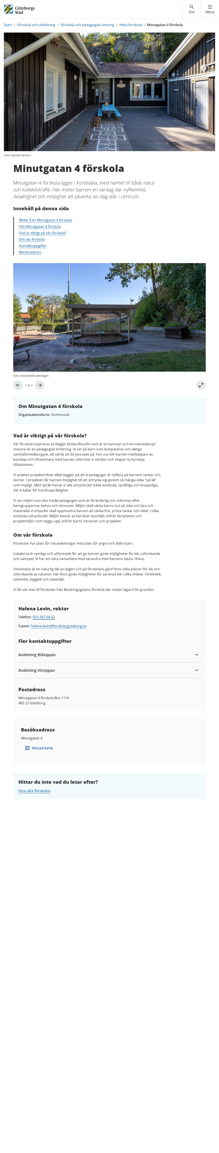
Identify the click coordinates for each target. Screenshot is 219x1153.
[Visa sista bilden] (18, 385)
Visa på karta (42, 748)
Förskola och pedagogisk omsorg (87, 24)
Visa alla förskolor (34, 790)
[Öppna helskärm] (201, 385)
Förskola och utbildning (36, 24)
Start (8, 24)
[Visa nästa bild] (39, 385)
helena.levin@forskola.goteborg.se (58, 626)
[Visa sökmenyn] (191, 9)
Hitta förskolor (131, 24)
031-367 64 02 (44, 617)
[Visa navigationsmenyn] (210, 9)
